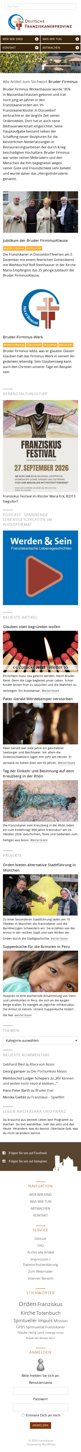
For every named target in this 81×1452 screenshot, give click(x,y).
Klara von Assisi (42, 1064)
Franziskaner (40, 22)
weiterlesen (59, 938)
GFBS (20, 1326)
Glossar (40, 1238)
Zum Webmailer (40, 1271)
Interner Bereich (40, 1278)
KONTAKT (9, 48)
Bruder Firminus (14, 248)
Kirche (28, 1312)
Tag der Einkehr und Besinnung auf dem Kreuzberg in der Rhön (38, 773)
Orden (28, 1304)
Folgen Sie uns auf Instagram (28, 1161)
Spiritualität (35, 1327)
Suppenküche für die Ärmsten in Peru (36, 946)
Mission (61, 1320)
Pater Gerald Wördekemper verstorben (38, 698)
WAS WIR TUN (52, 39)
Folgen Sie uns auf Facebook (28, 1152)
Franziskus (50, 1304)
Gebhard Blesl (14, 1064)
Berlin (52, 1338)
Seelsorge (50, 345)
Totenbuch (48, 1313)
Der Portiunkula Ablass (49, 1071)
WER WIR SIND (12, 39)
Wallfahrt (65, 345)
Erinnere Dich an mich (42, 1415)
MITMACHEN (51, 48)
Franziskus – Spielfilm (47, 1097)
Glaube (22, 1332)
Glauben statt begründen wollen (31, 626)
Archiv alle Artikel (40, 1252)
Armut (60, 1332)
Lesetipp (50, 1332)
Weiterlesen (50, 691)
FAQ (40, 1245)
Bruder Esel (44, 1090)
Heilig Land (36, 1332)
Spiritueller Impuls (33, 1320)
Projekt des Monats (37, 1338)
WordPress (48, 1444)
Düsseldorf (34, 248)
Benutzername (40, 1382)
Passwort (40, 1399)
